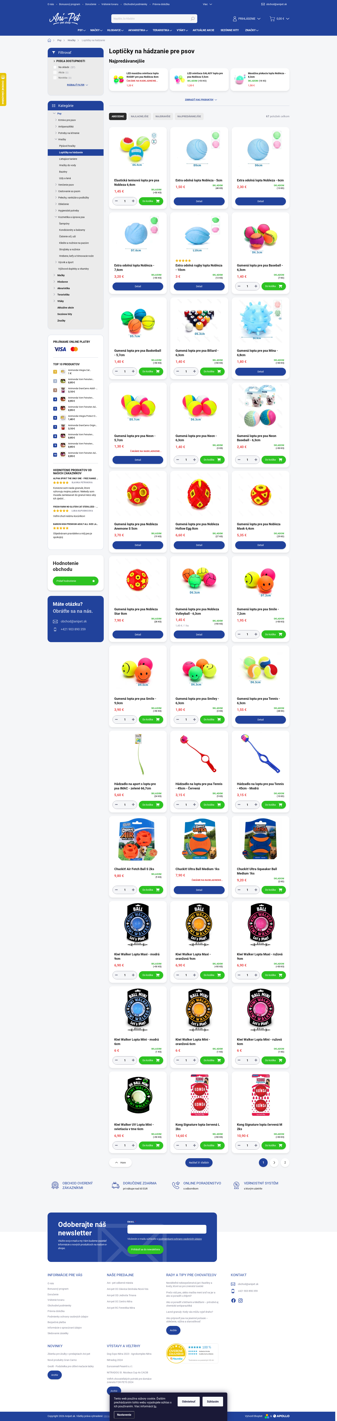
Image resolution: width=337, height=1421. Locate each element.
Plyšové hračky (67, 145)
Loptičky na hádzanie (71, 152)
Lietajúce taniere (68, 158)
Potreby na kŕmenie (68, 133)
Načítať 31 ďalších (199, 1162)
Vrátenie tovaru (109, 4)
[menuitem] (82, 30)
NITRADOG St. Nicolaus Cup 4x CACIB (127, 1372)
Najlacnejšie (139, 116)
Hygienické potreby (68, 210)
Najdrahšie (163, 116)
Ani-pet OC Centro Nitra (119, 1301)
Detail (199, 201)
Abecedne (118, 116)
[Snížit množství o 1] (116, 201)
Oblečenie (63, 204)
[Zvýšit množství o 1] (133, 201)
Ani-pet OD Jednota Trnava (121, 1295)
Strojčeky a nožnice (69, 249)
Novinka (64, 77)
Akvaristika (63, 288)
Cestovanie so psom (69, 191)
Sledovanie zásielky (58, 1333)
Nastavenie (124, 1414)
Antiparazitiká (66, 126)
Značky (61, 320)
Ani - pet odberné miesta (120, 1282)
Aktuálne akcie (65, 307)
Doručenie (90, 4)
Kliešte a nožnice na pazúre (74, 243)
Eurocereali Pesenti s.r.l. (120, 1366)
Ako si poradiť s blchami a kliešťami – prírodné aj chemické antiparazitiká (192, 1304)
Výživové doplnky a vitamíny (73, 268)
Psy (59, 113)
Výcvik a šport (66, 262)
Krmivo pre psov (67, 120)
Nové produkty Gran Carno (62, 1360)
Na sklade (66, 67)
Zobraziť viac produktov (199, 99)
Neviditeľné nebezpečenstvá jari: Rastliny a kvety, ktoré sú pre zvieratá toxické (189, 1284)
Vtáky (60, 301)
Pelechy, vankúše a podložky (73, 197)
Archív (173, 1330)
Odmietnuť (188, 1401)
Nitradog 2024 (115, 1360)
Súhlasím (213, 1401)
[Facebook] (233, 1300)
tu (155, 1406)
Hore (123, 1162)
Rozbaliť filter (75, 85)
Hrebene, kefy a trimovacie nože (76, 256)
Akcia (63, 72)
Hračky (62, 139)
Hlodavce (62, 281)
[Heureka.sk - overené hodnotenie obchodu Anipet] (192, 1353)
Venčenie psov (66, 184)
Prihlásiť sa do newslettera (145, 1249)
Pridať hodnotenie (66, 581)
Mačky (61, 275)
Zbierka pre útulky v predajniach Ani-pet (69, 1353)
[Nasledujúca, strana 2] (274, 1162)
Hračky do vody (67, 165)
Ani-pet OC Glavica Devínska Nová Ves (127, 1289)
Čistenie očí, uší (67, 236)
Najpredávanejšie (189, 116)
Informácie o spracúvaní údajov (65, 1327)
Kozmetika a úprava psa (71, 217)
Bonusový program (69, 4)
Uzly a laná (65, 178)
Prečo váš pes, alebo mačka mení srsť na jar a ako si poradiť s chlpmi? (190, 1294)
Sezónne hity (64, 314)
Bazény (63, 171)
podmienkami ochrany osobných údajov (180, 1238)
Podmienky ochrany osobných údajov (68, 1316)
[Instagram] (240, 1300)
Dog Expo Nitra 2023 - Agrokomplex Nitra (129, 1353)
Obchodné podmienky (135, 4)
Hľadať (192, 18)
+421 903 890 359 (73, 629)
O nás (51, 4)
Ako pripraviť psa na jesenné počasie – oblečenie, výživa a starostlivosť (187, 1320)
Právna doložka (161, 4)
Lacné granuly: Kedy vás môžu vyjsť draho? (189, 1311)
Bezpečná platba (57, 1322)
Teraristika (63, 294)
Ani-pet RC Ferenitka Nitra (121, 1307)
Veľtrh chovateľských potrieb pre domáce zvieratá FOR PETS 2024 (129, 1380)
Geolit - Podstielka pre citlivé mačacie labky (71, 1366)
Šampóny (64, 223)
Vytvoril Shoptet (253, 1416)
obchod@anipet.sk (74, 621)
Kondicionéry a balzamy (72, 230)
